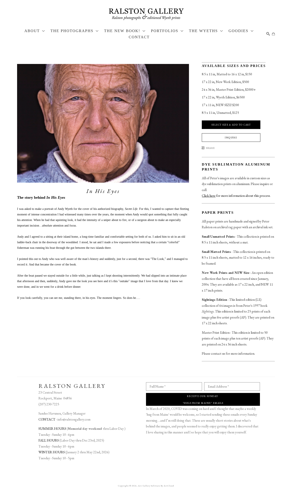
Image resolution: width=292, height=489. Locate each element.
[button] (34, 31)
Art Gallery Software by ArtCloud (156, 485)
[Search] (268, 34)
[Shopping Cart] (273, 34)
